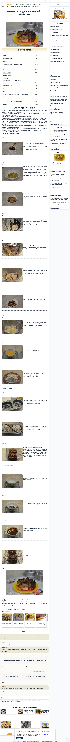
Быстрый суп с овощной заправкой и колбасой (59, 163)
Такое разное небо (55, 72)
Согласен (19, 738)
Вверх (2, 697)
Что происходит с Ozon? (56, 29)
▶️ (18, 20)
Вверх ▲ (55, 741)
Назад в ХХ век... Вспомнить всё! (58, 69)
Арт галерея (53, 79)
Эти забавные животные (56, 58)
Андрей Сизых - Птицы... (56, 124)
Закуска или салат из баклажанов (58, 96)
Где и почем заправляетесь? (57, 93)
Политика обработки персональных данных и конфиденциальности (35, 741)
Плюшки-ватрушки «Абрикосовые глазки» (59, 19)
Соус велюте (55, 190)
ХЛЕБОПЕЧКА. (8, 1)
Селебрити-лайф (54, 55)
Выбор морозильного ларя (58, 187)
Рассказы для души (55, 52)
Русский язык (53, 117)
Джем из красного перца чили (57, 90)
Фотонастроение (54, 49)
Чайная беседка (54, 40)
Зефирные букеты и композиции (58, 43)
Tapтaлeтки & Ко (54, 32)
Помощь (14, 741)
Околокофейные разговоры (57, 46)
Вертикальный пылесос (56, 66)
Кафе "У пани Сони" (55, 82)
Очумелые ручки (54, 26)
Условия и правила (20, 741)
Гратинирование (29, 1)
